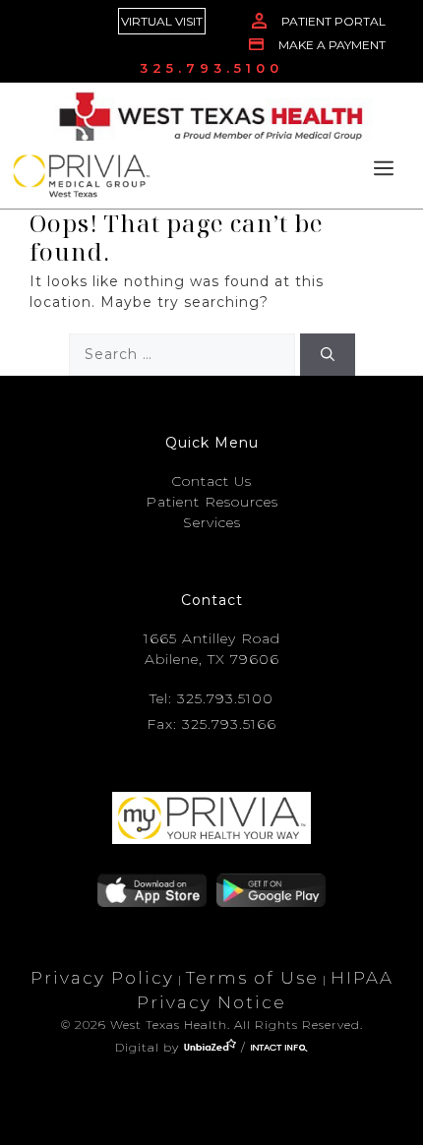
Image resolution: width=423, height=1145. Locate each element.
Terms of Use (252, 978)
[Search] (327, 354)
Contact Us (211, 481)
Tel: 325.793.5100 (211, 698)
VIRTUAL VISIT (162, 21)
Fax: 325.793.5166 (211, 724)
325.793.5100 (211, 68)
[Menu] (383, 170)
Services (212, 522)
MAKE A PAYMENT (332, 44)
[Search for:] (184, 354)
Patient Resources (212, 502)
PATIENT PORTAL (333, 21)
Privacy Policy (102, 978)
